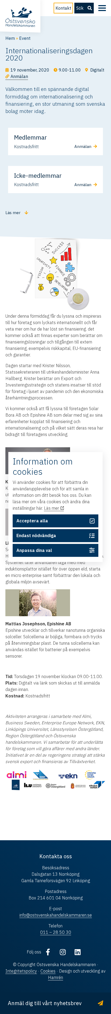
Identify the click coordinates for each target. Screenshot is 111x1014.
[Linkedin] (77, 952)
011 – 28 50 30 (55, 932)
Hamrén (55, 977)
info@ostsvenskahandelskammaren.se (55, 915)
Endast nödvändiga (36, 535)
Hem (10, 38)
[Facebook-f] (48, 952)
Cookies (48, 971)
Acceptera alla (32, 521)
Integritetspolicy (21, 971)
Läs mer (52, 508)
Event (24, 38)
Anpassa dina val (34, 550)
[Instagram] (63, 952)
